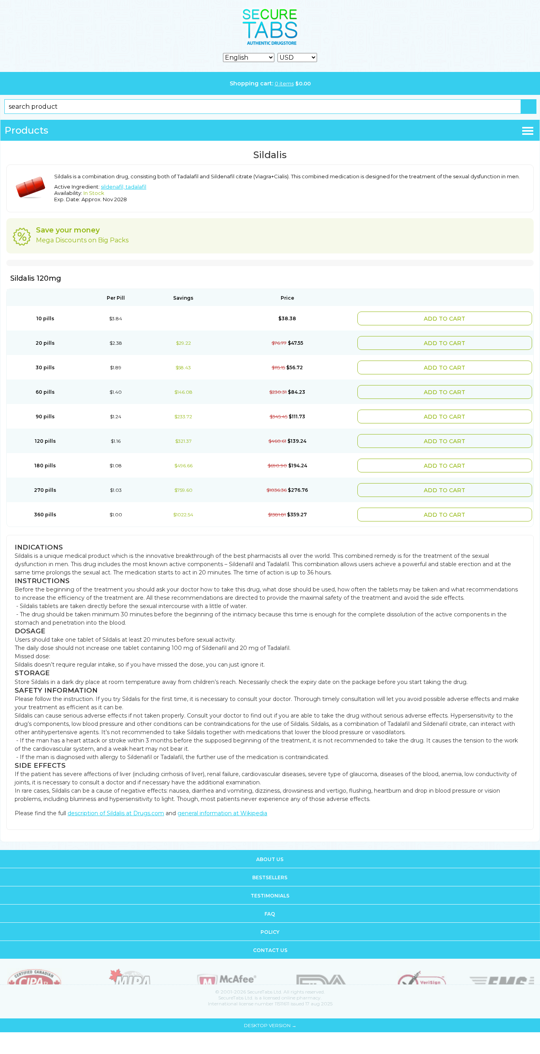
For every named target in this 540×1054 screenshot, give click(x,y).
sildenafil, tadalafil (123, 186)
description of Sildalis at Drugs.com (116, 799)
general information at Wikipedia (222, 799)
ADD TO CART (468, 317)
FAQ (269, 900)
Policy (270, 918)
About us (269, 845)
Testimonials (270, 881)
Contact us (270, 936)
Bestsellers (269, 863)
